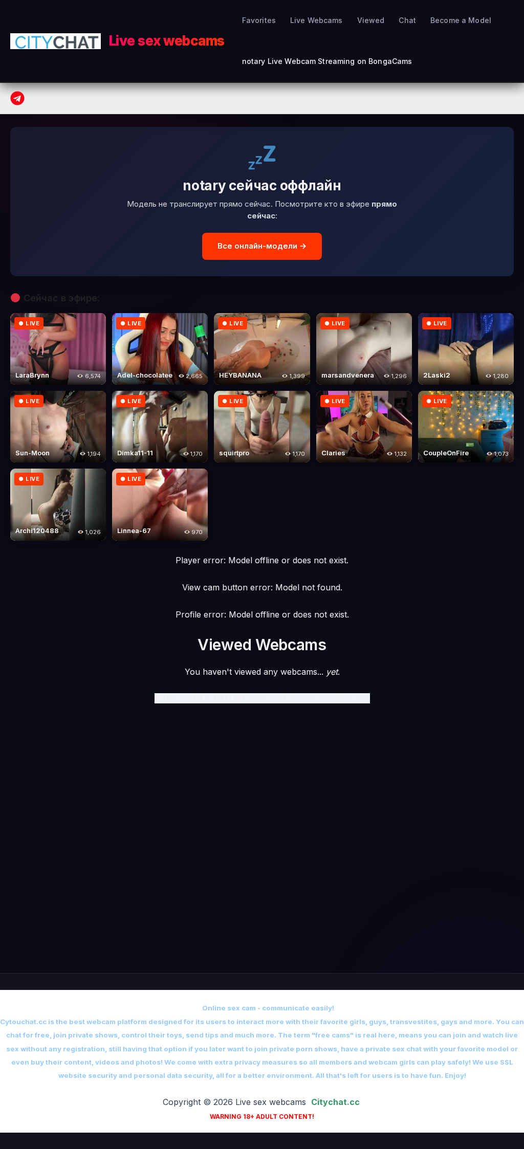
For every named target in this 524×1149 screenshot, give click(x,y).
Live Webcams (316, 20)
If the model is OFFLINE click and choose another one (262, 698)
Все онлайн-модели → (262, 246)
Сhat (407, 20)
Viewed (371, 20)
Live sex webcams (167, 41)
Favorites (259, 20)
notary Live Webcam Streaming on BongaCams (327, 61)
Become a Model (460, 20)
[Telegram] (17, 98)
